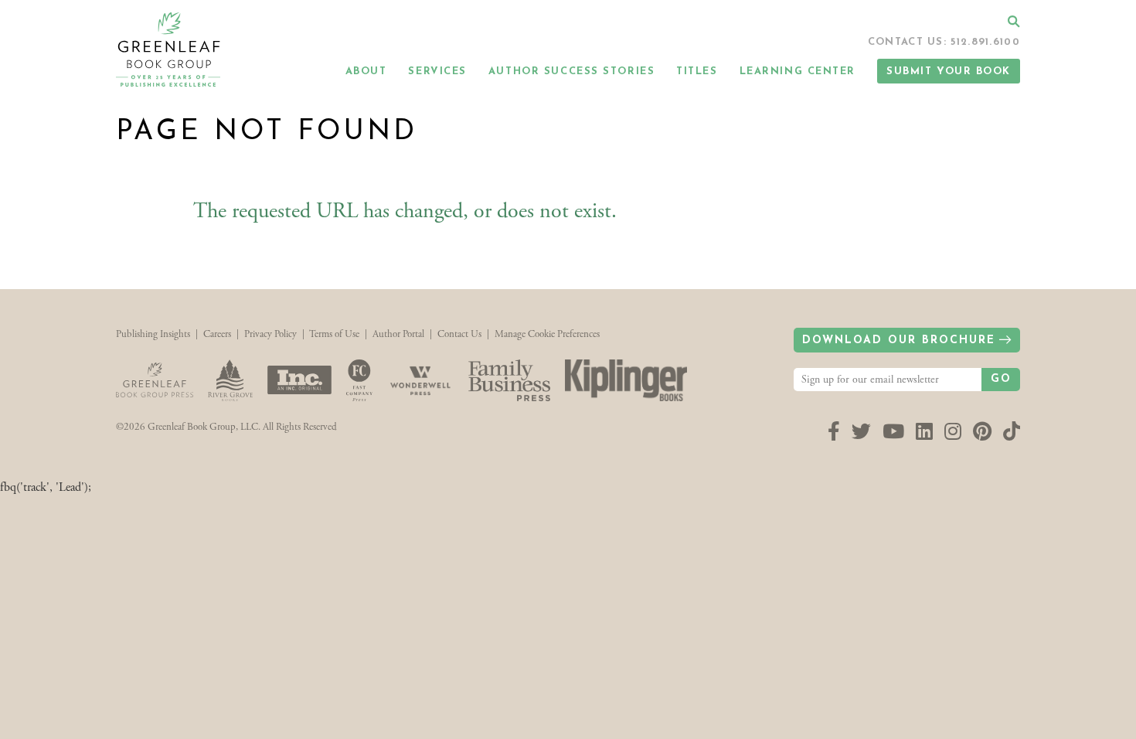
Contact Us (459, 334)
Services (437, 71)
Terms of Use (334, 334)
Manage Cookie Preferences (547, 334)
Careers (217, 334)
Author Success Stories (571, 71)
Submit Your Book (948, 71)
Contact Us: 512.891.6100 (944, 42)
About (366, 71)
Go (1001, 379)
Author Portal (398, 334)
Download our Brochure (898, 340)
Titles (696, 71)
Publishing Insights (153, 334)
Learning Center (797, 71)
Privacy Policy (270, 334)
